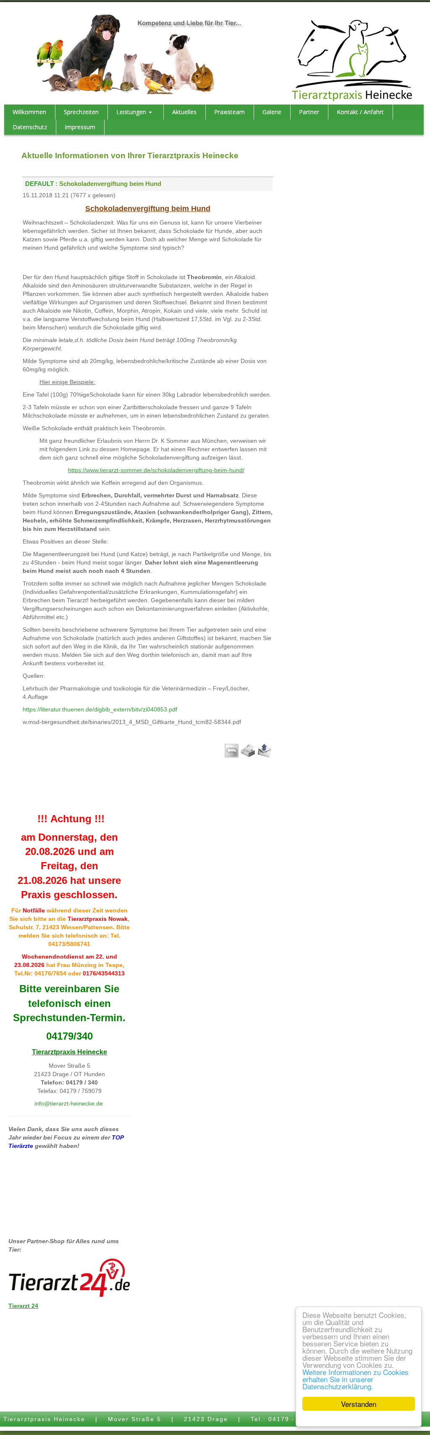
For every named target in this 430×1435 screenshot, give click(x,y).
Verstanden (358, 1403)
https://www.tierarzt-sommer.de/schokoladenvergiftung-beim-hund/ (156, 470)
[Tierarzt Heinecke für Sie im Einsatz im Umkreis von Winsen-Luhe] (352, 60)
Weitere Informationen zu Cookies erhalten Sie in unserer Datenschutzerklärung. (355, 1379)
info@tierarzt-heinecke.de (68, 1103)
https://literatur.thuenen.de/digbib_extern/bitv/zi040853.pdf (100, 709)
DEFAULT (39, 183)
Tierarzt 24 (23, 1305)
